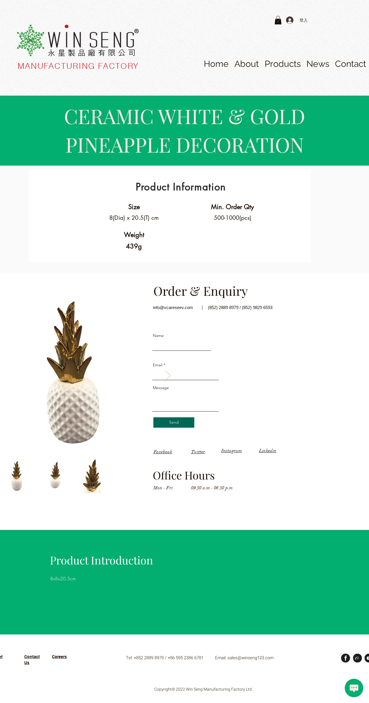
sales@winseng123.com (250, 658)
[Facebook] (226, 20)
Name (158, 336)
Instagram (231, 451)
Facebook (163, 452)
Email (157, 365)
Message (161, 388)
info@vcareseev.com (173, 307)
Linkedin (267, 451)
